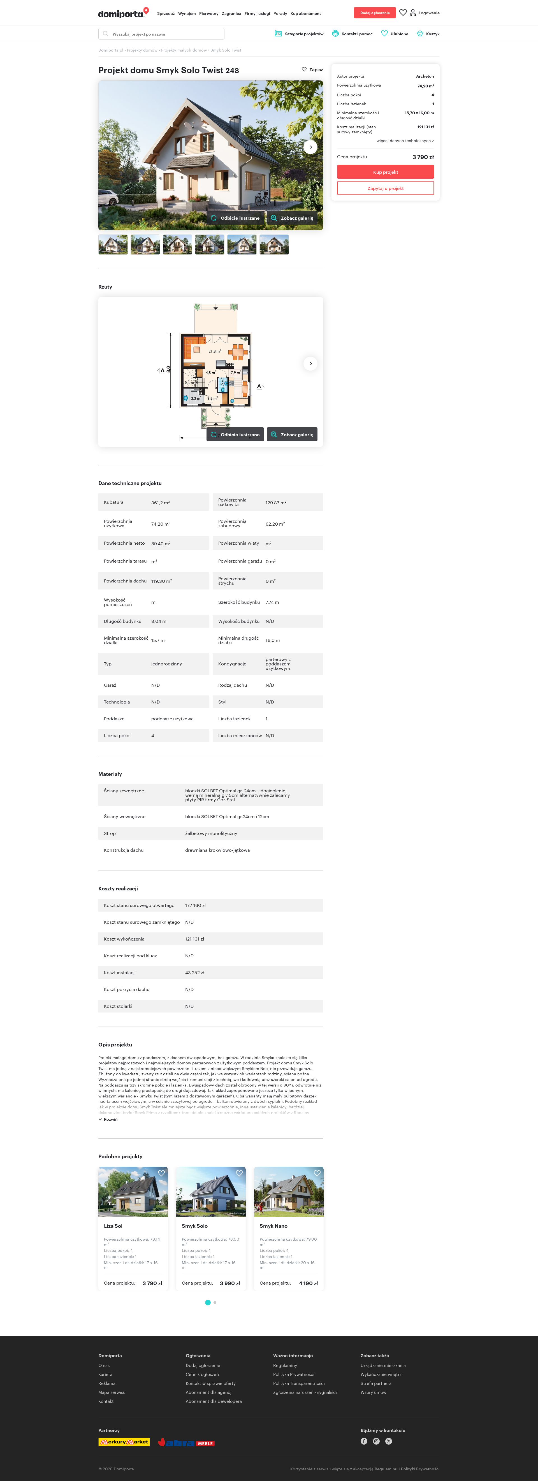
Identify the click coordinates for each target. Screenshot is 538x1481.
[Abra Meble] (186, 1442)
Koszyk (433, 33)
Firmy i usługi (257, 13)
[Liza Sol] (133, 1192)
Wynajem (187, 13)
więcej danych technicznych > (405, 140)
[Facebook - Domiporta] (364, 1441)
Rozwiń (111, 1119)
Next (310, 147)
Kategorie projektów (304, 33)
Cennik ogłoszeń (202, 1374)
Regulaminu (386, 1468)
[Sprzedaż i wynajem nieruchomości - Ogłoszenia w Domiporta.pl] (123, 12)
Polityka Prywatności (293, 1374)
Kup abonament (306, 13)
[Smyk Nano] (289, 1192)
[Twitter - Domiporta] (388, 1441)
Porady (280, 13)
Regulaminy (285, 1365)
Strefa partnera (376, 1383)
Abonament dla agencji (209, 1392)
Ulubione (399, 33)
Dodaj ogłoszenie (375, 12)
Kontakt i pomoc (357, 33)
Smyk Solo (195, 1225)
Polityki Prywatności (420, 1468)
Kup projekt (385, 172)
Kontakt (106, 1401)
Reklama (106, 1383)
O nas (104, 1365)
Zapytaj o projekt (386, 188)
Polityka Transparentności (299, 1383)
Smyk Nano (273, 1225)
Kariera (105, 1374)
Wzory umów (373, 1392)
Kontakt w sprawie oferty (211, 1383)
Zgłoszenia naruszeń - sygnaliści (305, 1392)
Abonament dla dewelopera (214, 1401)
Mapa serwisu (112, 1392)
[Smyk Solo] (211, 1192)
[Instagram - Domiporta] (376, 1441)
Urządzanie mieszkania (383, 1365)
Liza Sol (113, 1225)
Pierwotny (209, 13)
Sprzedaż (166, 13)
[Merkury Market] (124, 1442)
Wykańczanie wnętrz (381, 1374)
